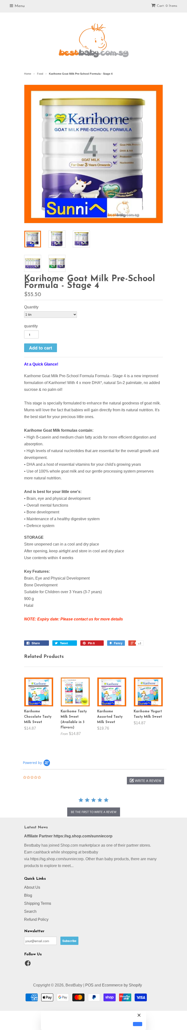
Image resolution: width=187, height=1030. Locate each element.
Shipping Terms (37, 903)
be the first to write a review (93, 812)
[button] (145, 780)
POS (89, 985)
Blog (28, 895)
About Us (32, 887)
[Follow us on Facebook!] (28, 964)
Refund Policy (36, 919)
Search (30, 911)
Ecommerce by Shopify (122, 985)
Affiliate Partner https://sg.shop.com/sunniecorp (68, 836)
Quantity (31, 307)
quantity (31, 326)
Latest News (36, 827)
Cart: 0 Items (167, 6)
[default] (137, 1024)
